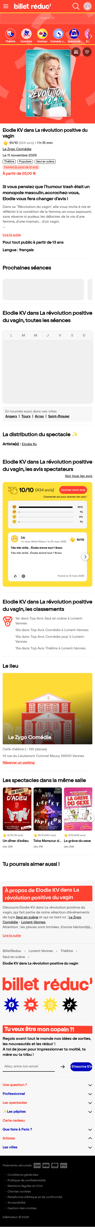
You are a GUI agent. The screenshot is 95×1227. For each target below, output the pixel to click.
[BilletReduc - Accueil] (32, 6)
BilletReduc (12, 951)
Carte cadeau (14, 1120)
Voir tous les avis (78, 476)
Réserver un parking (19, 763)
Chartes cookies (19, 1191)
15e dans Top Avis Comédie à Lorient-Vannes (52, 630)
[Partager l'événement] (76, 52)
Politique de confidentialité (27, 1180)
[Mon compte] (87, 6)
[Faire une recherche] (76, 6)
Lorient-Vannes (33, 922)
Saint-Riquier (59, 416)
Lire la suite (12, 235)
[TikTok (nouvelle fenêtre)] (70, 1005)
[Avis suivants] (85, 556)
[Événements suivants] (90, 818)
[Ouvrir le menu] (7, 6)
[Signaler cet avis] (23, 576)
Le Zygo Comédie (17, 149)
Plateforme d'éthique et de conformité (35, 1197)
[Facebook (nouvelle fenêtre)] (11, 1005)
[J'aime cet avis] (15, 576)
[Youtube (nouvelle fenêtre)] (31, 1005)
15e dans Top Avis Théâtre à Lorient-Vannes (50, 648)
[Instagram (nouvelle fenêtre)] (50, 1005)
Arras (39, 416)
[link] (10, 36)
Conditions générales (23, 1175)
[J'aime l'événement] (87, 52)
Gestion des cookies (22, 1208)
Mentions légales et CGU (25, 1186)
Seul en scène (27, 917)
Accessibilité (16, 1202)
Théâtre (67, 951)
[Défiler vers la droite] (91, 36)
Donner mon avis (73, 490)
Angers (11, 416)
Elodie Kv (29, 444)
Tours (25, 416)
